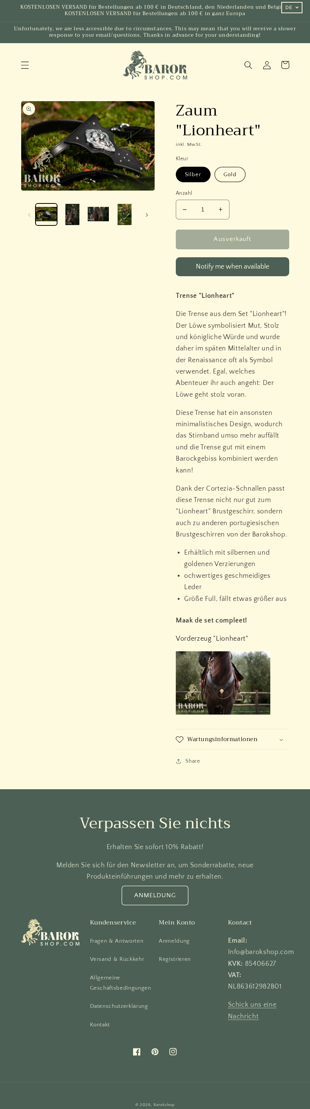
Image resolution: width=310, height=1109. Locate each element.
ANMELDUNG (155, 895)
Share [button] (192, 761)
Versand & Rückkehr (117, 959)
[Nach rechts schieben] (146, 214)
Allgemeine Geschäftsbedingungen (120, 982)
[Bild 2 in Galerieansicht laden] (72, 214)
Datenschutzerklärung (119, 1006)
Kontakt (100, 1024)
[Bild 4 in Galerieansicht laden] (124, 214)
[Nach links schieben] (29, 214)
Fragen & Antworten (117, 941)
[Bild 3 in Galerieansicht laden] (98, 214)
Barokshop (164, 1105)
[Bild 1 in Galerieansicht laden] (46, 214)
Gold (230, 174)
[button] (25, 65)
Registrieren (175, 959)
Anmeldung (174, 941)
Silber (193, 174)
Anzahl (184, 193)
